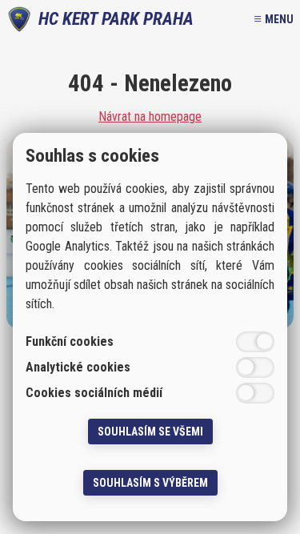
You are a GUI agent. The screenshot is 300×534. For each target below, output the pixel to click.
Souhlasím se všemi (150, 431)
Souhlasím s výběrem (150, 482)
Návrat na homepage (150, 117)
